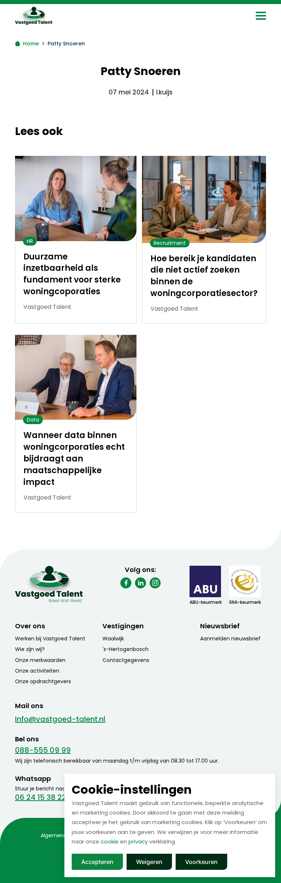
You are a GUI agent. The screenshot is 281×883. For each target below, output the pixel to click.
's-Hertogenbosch (125, 649)
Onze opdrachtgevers (43, 681)
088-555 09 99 (43, 750)
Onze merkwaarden (40, 660)
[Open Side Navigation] (261, 15)
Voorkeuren (201, 861)
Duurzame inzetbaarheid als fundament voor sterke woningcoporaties (72, 274)
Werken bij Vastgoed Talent (50, 638)
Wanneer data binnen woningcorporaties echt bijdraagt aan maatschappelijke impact (74, 459)
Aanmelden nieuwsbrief (230, 638)
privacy (138, 841)
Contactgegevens (125, 660)
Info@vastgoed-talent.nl (60, 719)
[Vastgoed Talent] (49, 16)
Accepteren (97, 861)
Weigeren (149, 861)
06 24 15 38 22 (40, 797)
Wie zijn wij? (30, 649)
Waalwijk (113, 638)
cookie (110, 841)
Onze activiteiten (37, 670)
